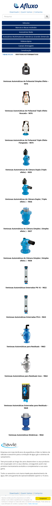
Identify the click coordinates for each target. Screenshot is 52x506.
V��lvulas (8, 54)
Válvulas (26, 23)
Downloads (14, 12)
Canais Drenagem (26, 46)
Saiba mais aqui (33, 504)
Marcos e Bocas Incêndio (26, 27)
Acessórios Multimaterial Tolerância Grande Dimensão (26, 36)
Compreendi (43, 498)
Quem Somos (26, 12)
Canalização (26, 50)
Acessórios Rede (26, 32)
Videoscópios (26, 41)
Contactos (38, 12)
